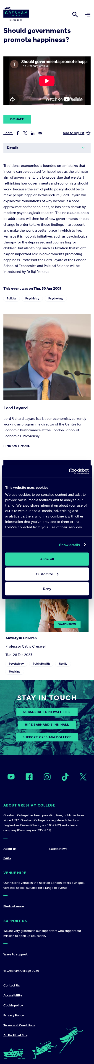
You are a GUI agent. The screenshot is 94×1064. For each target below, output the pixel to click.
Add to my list (73, 133)
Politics (11, 298)
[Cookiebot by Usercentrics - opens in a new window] (69, 471)
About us (9, 849)
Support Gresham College (47, 737)
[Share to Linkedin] (33, 133)
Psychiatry (32, 298)
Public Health (41, 663)
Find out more (16, 446)
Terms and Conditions (19, 1025)
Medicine (14, 671)
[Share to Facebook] (18, 133)
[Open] (11, 777)
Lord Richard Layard (19, 418)
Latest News (58, 849)
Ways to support (15, 954)
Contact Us (11, 985)
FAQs (7, 858)
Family (63, 663)
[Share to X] (25, 133)
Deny (47, 589)
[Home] (16, 14)
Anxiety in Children (21, 638)
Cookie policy (13, 1005)
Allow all (47, 559)
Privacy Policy (13, 1015)
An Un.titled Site (15, 1035)
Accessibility (12, 995)
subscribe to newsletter (46, 712)
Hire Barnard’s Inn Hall (47, 724)
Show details (69, 545)
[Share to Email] (40, 133)
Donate (17, 119)
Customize (44, 574)
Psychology (55, 298)
